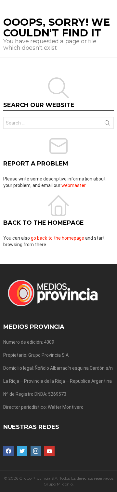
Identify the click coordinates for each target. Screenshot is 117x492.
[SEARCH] (111, 5)
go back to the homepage (57, 238)
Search (107, 124)
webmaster (73, 185)
